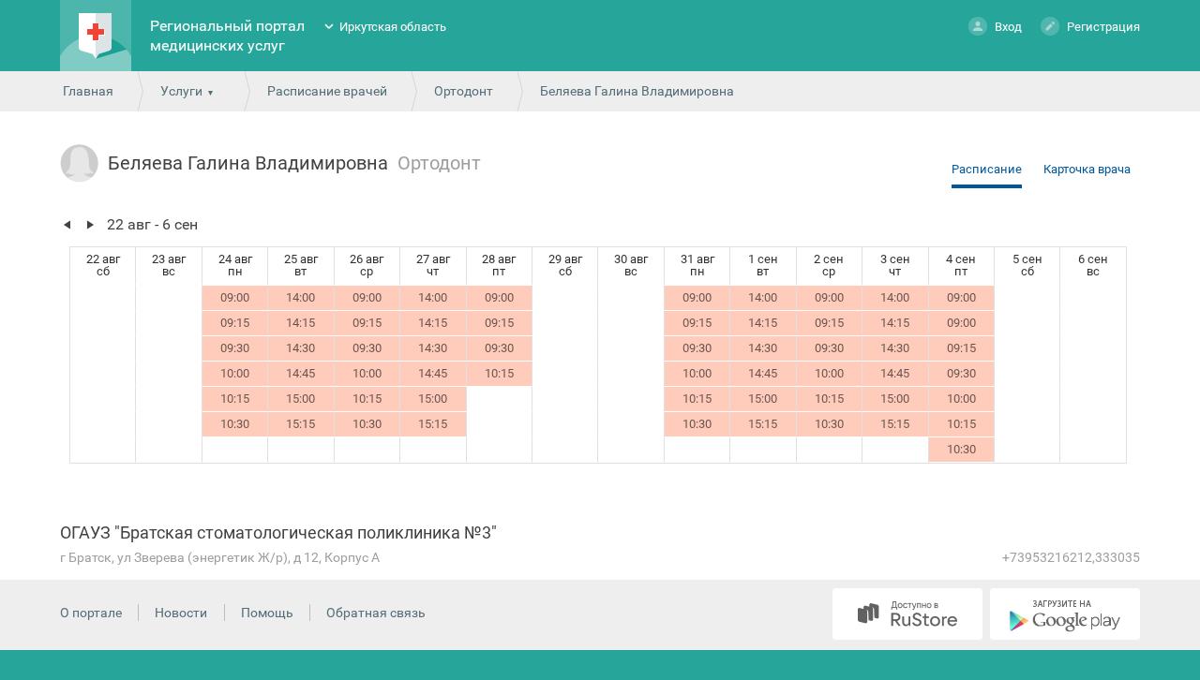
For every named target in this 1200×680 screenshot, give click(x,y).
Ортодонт (463, 90)
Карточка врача (1087, 169)
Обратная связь (376, 612)
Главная (88, 90)
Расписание (987, 169)
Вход (1008, 27)
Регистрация (1103, 27)
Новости (181, 612)
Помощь (267, 612)
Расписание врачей (327, 90)
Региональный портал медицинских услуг (227, 35)
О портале (91, 612)
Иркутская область (392, 27)
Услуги (181, 90)
